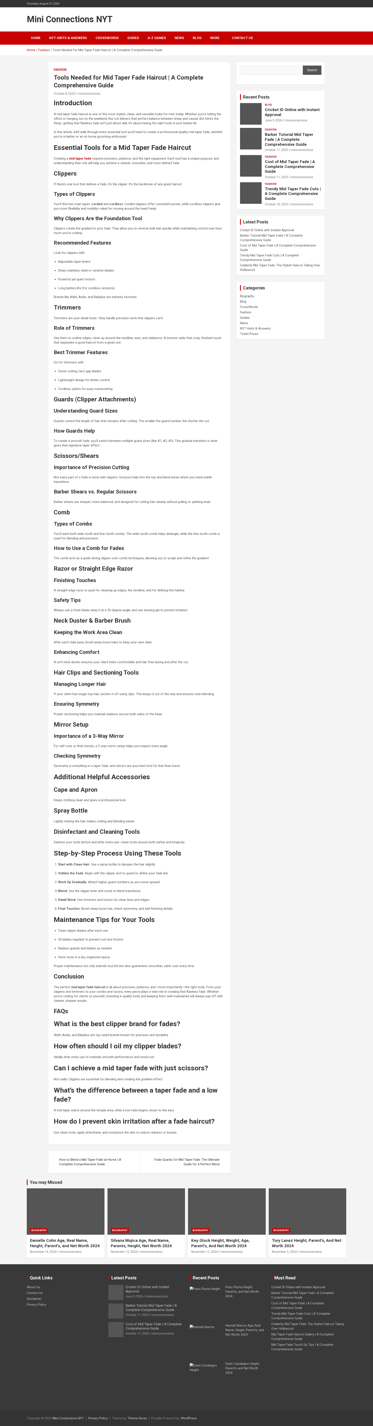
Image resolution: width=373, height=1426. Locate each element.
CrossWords (107, 38)
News (179, 38)
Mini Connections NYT (69, 19)
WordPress (189, 1418)
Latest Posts (124, 1277)
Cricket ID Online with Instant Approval (292, 112)
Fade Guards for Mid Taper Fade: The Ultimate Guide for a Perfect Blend (187, 1162)
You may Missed (46, 1182)
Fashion (60, 69)
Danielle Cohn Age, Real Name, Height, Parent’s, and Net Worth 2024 (65, 1243)
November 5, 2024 (284, 1251)
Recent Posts (256, 97)
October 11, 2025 (276, 150)
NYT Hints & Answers (68, 38)
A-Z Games (157, 38)
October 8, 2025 (64, 93)
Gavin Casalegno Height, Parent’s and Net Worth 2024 (242, 1368)
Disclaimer (34, 1299)
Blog (197, 38)
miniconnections (89, 93)
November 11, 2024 (204, 1251)
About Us (33, 1287)
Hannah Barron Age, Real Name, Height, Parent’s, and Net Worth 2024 (244, 1330)
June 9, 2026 (273, 120)
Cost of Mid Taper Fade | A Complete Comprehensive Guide (290, 166)
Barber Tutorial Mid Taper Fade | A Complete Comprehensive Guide (289, 139)
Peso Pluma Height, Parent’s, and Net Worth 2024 (242, 1291)
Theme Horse (137, 1418)
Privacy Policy (36, 1305)
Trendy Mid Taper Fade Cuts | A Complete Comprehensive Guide (293, 193)
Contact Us (242, 38)
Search (312, 70)
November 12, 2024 (124, 1251)
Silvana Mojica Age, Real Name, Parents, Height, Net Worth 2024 (141, 1243)
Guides (133, 38)
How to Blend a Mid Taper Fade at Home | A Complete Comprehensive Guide (90, 1162)
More (215, 38)
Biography (247, 296)
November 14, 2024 (43, 1251)
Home (36, 38)
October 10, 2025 (276, 204)
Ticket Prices (249, 334)
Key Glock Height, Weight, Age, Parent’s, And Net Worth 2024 (220, 1243)
